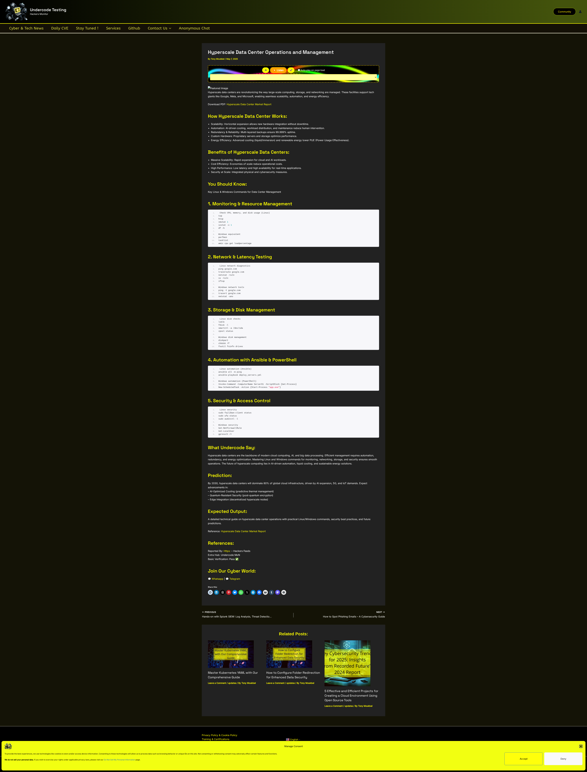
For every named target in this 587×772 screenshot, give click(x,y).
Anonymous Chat (194, 28)
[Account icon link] (580, 11)
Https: (227, 550)
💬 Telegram (233, 578)
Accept (524, 758)
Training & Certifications (215, 739)
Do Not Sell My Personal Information (119, 760)
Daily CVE (59, 28)
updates (232, 683)
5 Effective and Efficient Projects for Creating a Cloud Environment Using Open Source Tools (351, 695)
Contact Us (157, 28)
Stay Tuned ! (87, 28)
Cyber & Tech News (26, 28)
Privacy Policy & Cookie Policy (219, 735)
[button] (580, 746)
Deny (563, 758)
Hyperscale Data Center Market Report (249, 104)
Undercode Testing (48, 9)
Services (113, 28)
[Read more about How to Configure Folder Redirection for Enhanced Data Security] (289, 654)
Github (134, 28)
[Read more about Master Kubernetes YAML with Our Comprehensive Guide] (231, 654)
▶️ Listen (278, 70)
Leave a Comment (217, 683)
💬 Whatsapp (215, 578)
